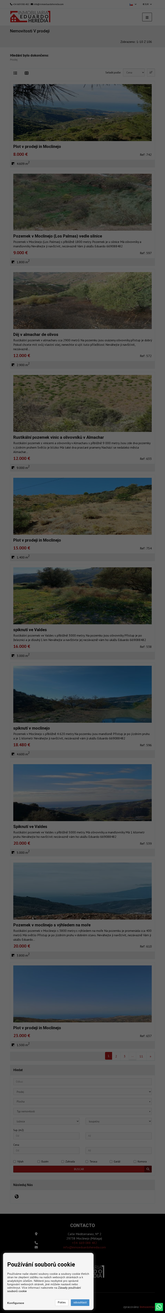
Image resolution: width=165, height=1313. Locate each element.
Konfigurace (15, 1303)
